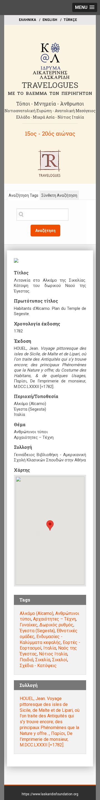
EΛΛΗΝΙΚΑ (27, 20)
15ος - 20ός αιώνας (50, 133)
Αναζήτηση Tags (23, 195)
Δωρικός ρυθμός (56, 624)
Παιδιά (26, 659)
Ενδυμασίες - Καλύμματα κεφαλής (41, 639)
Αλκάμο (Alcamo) (36, 613)
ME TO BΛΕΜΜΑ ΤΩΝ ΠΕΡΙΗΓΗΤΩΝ (50, 93)
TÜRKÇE (70, 20)
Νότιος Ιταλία (53, 654)
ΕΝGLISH (49, 20)
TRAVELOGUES (50, 85)
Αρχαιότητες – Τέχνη (54, 619)
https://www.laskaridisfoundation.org (50, 794)
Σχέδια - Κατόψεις (38, 665)
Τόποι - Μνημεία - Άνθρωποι (50, 103)
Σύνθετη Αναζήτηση (59, 195)
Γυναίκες (29, 624)
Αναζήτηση (45, 230)
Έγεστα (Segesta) (37, 630)
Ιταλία (49, 648)
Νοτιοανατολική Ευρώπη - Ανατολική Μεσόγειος (50, 110)
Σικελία (42, 659)
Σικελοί (59, 659)
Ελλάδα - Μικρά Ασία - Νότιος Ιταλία (50, 117)
